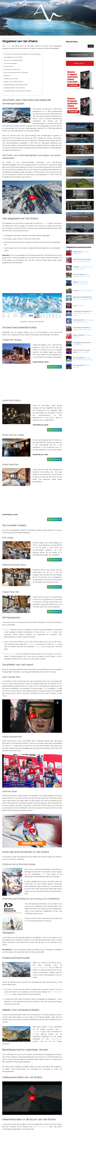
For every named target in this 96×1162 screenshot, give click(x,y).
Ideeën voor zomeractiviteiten (13, 81)
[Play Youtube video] (32, 197)
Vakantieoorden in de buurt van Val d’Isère (17, 91)
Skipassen (7, 75)
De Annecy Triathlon (86, 290)
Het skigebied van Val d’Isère (13, 57)
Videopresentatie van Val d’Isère (14, 87)
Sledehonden (9, 654)
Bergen (80, 172)
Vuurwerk (80, 305)
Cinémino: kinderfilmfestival (82, 261)
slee (55, 644)
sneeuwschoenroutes (40, 967)
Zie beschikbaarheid (54, 367)
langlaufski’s (48, 632)
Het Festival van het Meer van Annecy (83, 313)
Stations (80, 228)
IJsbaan (80, 239)
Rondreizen (80, 205)
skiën (43, 874)
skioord (8, 46)
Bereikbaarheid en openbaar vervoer (15, 84)
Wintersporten (8, 66)
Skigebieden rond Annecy (9, 38)
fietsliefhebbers (56, 1039)
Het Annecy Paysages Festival (83, 299)
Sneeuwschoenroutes (11, 78)
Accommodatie (80, 194)
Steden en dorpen (80, 217)
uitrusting (37, 646)
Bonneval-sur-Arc (42, 1127)
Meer (80, 161)
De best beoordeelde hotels (13, 60)
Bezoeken (80, 149)
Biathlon (7, 629)
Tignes (45, 223)
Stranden (80, 127)
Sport (79, 183)
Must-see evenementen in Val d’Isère (16, 72)
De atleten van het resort (12, 69)
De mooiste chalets (10, 63)
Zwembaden (80, 138)
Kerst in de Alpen (83, 352)
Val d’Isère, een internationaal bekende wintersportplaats (22, 54)
